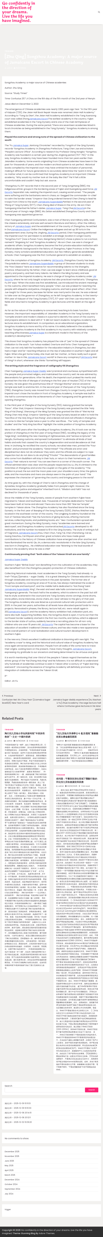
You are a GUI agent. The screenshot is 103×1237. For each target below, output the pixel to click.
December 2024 (12, 1179)
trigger (9, 51)
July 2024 (9, 1194)
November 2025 (12, 1156)
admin (9, 68)
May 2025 (9, 1165)
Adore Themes (46, 1233)
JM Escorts (78, 208)
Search (8, 1085)
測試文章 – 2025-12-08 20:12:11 (18, 1117)
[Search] (99, 12)
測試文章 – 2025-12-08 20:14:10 (18, 1113)
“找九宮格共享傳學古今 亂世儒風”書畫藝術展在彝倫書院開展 (77, 735)
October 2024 (11, 1184)
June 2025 (9, 1161)
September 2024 (12, 1189)
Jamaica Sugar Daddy (34, 371)
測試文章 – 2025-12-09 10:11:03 (18, 1103)
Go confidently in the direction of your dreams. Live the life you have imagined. (18, 12)
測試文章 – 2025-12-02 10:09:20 (18, 1122)
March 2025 (10, 1175)
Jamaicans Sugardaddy (50, 201)
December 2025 (12, 1151)
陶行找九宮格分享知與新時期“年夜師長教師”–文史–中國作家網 (25, 735)
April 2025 (9, 1170)
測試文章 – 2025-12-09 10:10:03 (18, 1108)
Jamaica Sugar (21, 145)
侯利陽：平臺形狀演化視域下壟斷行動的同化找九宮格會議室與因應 (76, 780)
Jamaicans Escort (38, 118)
